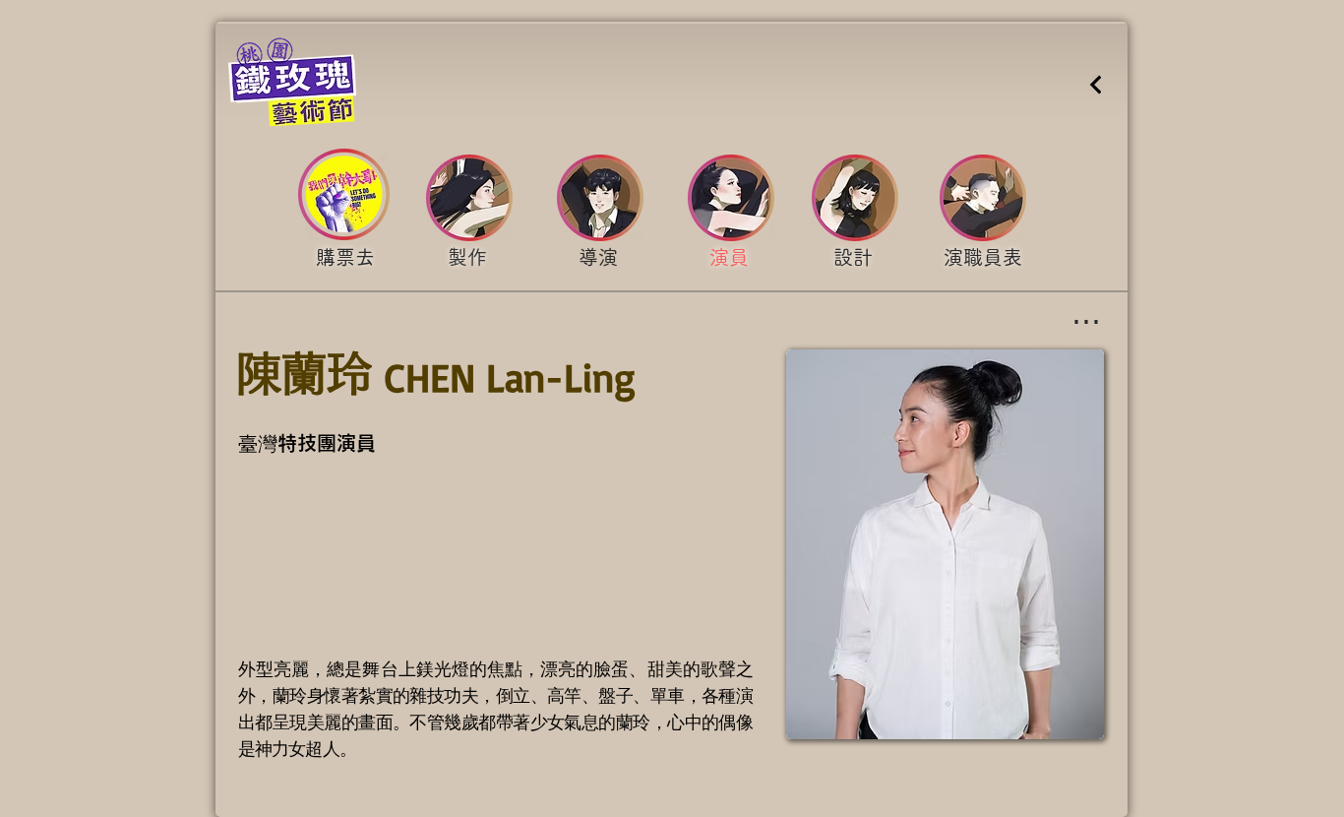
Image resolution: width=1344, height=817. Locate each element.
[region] (345, 260)
